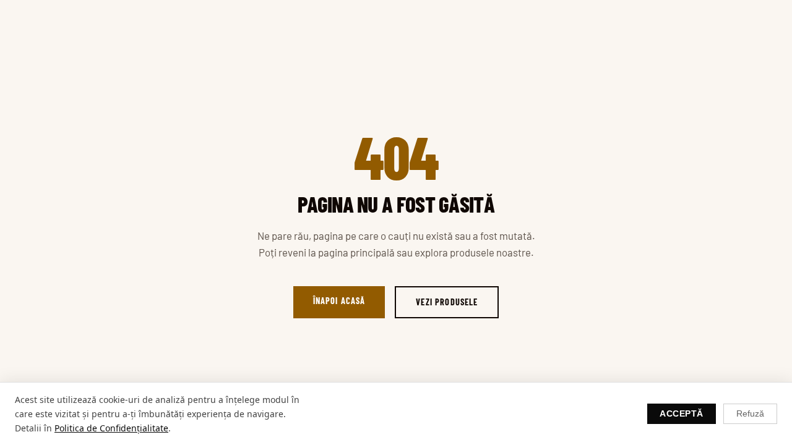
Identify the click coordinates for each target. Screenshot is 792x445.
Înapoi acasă (339, 300)
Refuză (750, 413)
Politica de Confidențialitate (111, 428)
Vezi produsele (447, 302)
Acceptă (682, 413)
